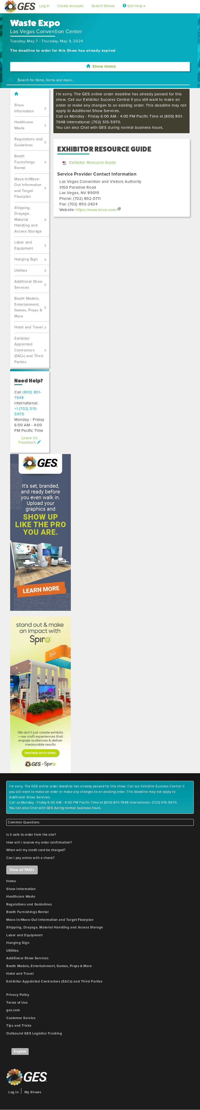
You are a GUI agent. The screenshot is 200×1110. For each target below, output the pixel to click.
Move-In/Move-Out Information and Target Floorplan (28, 188)
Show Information (24, 108)
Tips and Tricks (19, 1026)
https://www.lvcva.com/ (96, 209)
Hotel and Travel (28, 327)
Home (11, 881)
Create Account (70, 6)
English (20, 1051)
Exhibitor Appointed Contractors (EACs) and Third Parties (28, 350)
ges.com (13, 1010)
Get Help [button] (134, 6)
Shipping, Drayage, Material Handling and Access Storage (28, 220)
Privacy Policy (17, 995)
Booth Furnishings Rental (24, 162)
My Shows (32, 1092)
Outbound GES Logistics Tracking (34, 1033)
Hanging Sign (26, 259)
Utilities (20, 270)
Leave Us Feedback (28, 440)
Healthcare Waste (23, 125)
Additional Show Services (28, 284)
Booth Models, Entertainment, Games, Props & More (28, 307)
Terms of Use (17, 1003)
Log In (44, 6)
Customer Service (21, 1018)
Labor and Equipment (23, 245)
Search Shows (103, 6)
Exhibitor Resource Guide (92, 162)
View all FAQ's (22, 870)
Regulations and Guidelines (28, 142)
